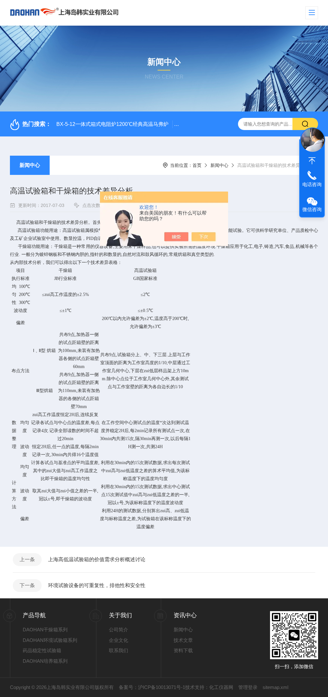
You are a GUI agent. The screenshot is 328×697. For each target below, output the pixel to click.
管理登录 (248, 687)
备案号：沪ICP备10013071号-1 (152, 687)
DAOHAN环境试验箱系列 (50, 640)
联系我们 (118, 650)
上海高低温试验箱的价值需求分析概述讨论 (96, 559)
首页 (197, 165)
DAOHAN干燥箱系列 (45, 629)
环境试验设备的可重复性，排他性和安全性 (96, 585)
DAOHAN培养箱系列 (45, 661)
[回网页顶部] (312, 160)
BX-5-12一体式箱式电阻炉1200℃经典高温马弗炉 (112, 124)
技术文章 (183, 640)
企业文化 (118, 640)
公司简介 (118, 629)
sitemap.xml (275, 687)
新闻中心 (30, 165)
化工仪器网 (221, 687)
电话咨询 (312, 184)
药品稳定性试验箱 (42, 650)
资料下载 (183, 650)
